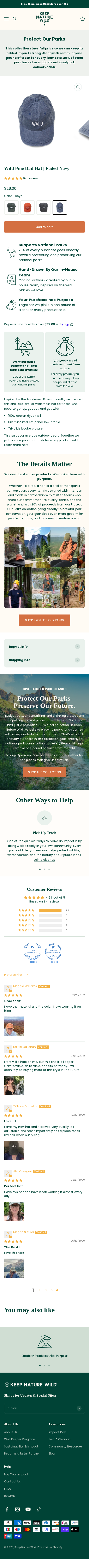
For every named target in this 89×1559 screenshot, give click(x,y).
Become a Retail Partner (22, 1453)
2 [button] (40, 1290)
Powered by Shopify (50, 1547)
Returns (9, 1496)
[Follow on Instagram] (17, 1509)
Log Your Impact (16, 1474)
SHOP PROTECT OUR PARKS (44, 620)
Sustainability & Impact (21, 1446)
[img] (13, 995)
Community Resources (66, 1446)
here (25, 445)
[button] (13, 178)
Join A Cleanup (60, 1439)
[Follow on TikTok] (38, 1509)
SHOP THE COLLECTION (44, 772)
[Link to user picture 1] (14, 1026)
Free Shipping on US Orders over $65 (44, 4)
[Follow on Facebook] (7, 1509)
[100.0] (32, 951)
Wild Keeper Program (19, 1439)
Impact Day (57, 1432)
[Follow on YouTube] (28, 1509)
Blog (52, 1453)
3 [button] (46, 1290)
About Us (10, 1432)
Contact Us (12, 1481)
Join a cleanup (44, 860)
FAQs (8, 1489)
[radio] (11, 207)
